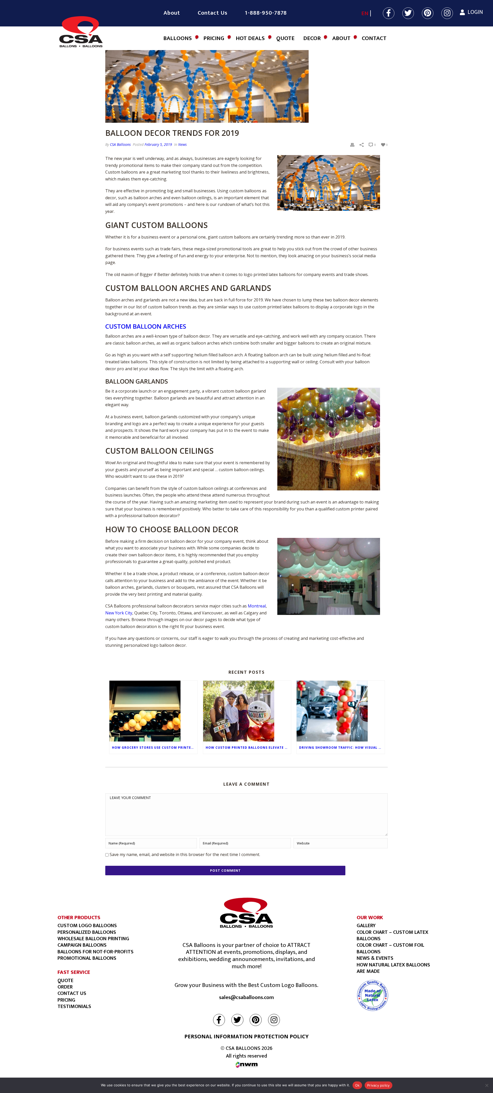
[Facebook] (389, 14)
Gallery (366, 925)
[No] (486, 1085)
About (172, 13)
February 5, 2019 (158, 144)
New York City (118, 613)
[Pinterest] (428, 14)
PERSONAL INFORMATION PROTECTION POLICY (246, 1036)
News (182, 144)
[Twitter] (408, 14)
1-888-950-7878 (266, 13)
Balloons (177, 38)
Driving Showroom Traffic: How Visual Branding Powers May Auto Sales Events (342, 747)
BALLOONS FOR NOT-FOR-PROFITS (96, 951)
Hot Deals (250, 38)
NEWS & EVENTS (375, 958)
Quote (285, 38)
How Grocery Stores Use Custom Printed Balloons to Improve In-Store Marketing (154, 747)
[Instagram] (447, 14)
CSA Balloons (120, 144)
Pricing (213, 38)
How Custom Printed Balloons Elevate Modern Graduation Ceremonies (248, 747)
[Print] (352, 144)
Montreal (257, 606)
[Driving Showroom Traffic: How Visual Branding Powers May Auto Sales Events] (341, 711)
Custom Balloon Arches (145, 326)
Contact (374, 38)
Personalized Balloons (87, 932)
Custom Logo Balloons (87, 925)
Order (65, 987)
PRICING (66, 1000)
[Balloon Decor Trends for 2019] (246, 84)
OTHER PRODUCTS (79, 917)
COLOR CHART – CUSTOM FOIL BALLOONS (390, 948)
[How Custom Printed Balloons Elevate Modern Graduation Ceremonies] (247, 711)
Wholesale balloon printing (93, 938)
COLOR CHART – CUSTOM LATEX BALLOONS (392, 935)
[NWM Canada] (247, 1065)
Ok (357, 1085)
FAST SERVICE (74, 972)
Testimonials (74, 1006)
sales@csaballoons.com (246, 997)
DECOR (312, 38)
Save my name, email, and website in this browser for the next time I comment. (185, 854)
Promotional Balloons (87, 958)
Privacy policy (378, 1085)
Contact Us (212, 13)
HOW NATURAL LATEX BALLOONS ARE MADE (393, 968)
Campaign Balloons (82, 945)
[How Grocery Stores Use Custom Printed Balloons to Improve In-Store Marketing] (153, 711)
